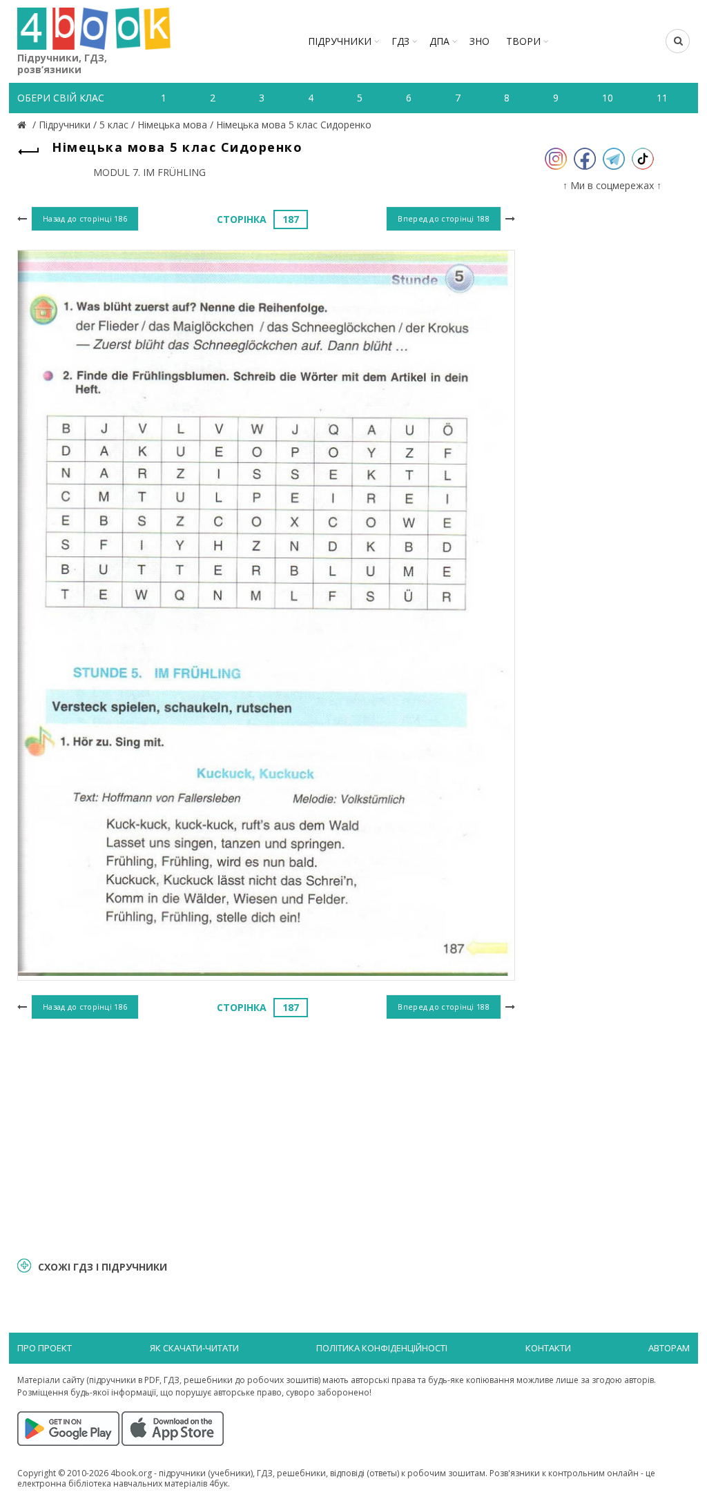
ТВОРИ (523, 41)
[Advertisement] (266, 1136)
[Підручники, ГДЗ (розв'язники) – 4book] (23, 124)
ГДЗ (400, 41)
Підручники (339, 41)
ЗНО (479, 41)
